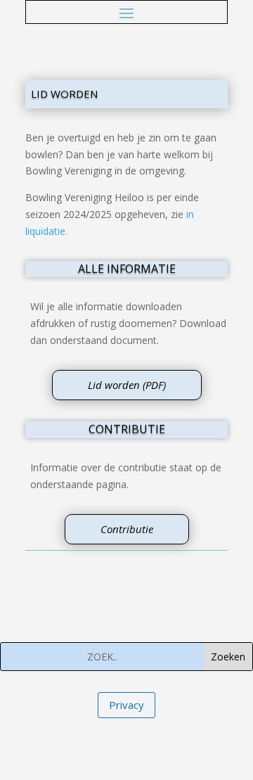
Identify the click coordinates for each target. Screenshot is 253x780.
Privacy (126, 705)
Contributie (126, 529)
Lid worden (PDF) (127, 385)
